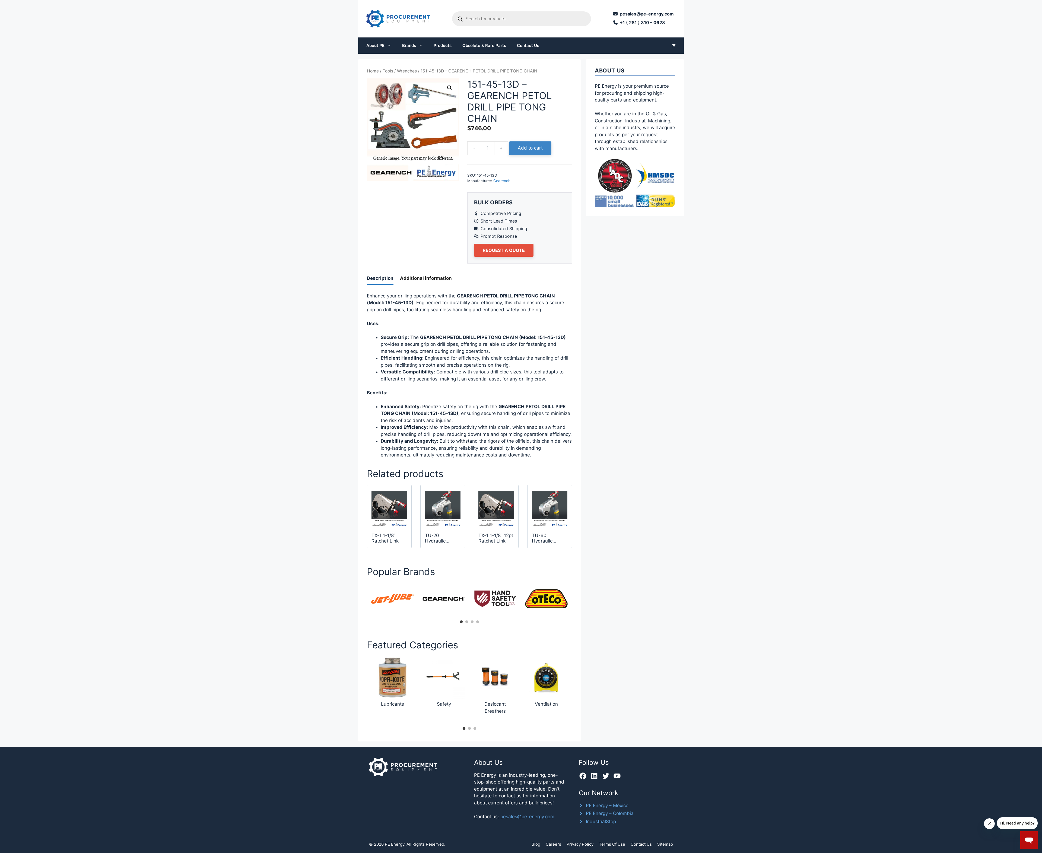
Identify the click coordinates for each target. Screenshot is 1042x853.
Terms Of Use (612, 844)
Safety (444, 704)
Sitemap (665, 844)
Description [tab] (380, 278)
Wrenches (407, 71)
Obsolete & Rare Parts (484, 45)
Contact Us (528, 45)
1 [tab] (461, 622)
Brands (409, 45)
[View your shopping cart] (673, 45)
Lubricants (392, 704)
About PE (375, 45)
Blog (536, 844)
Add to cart (530, 148)
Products (443, 45)
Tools (388, 71)
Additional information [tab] (426, 278)
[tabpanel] (392, 598)
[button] (450, 88)
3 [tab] (472, 622)
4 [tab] (477, 622)
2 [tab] (466, 622)
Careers (553, 844)
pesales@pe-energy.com (527, 816)
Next (576, 600)
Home (373, 71)
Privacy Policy (580, 844)
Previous (363, 600)
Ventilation (546, 704)
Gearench (501, 181)
